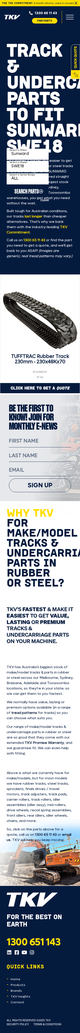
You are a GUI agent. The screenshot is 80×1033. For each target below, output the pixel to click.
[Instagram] (31, 952)
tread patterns (24, 712)
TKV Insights (20, 996)
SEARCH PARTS (26, 191)
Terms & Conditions (47, 1024)
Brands (16, 991)
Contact (17, 1002)
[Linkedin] (9, 952)
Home (15, 979)
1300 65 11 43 (34, 240)
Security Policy (18, 1024)
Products (18, 985)
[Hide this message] (76, 3)
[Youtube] (24, 952)
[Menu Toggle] (69, 17)
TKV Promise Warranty (44, 742)
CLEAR (44, 200)
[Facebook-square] (16, 952)
